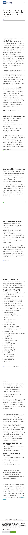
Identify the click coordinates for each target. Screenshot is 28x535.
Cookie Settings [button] (6, 531)
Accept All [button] (13, 531)
